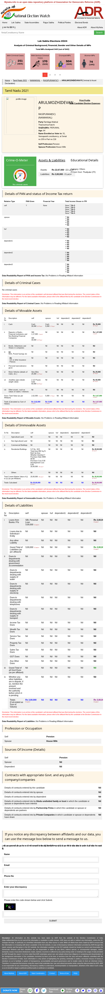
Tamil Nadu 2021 (20, 80)
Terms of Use (64, 973)
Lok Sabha (15, 22)
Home (4, 22)
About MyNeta (97, 27)
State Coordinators (38, 973)
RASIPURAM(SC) (51, 80)
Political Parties (64, 22)
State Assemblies (31, 22)
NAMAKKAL (35, 80)
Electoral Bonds (81, 22)
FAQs (75, 973)
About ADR (82, 27)
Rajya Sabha (48, 22)
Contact (52, 973)
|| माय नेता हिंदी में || (8, 27)
